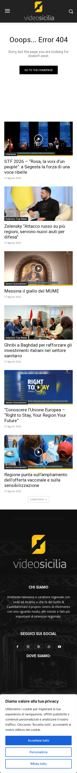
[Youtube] (59, 646)
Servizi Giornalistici (16, 283)
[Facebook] (17, 646)
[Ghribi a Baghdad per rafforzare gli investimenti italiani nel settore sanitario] (38, 322)
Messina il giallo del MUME (31, 291)
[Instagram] (28, 646)
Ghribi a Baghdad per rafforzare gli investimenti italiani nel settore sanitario (38, 350)
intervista (11, 154)
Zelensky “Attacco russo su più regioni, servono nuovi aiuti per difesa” (34, 232)
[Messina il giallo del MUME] (38, 268)
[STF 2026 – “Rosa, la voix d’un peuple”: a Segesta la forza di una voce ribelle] (38, 139)
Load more (37, 499)
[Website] (38, 646)
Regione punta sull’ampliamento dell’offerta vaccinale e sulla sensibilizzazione (35, 480)
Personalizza (38, 752)
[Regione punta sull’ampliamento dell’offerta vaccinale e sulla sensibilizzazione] (38, 452)
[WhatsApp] (49, 646)
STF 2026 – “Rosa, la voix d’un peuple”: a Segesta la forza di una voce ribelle (37, 167)
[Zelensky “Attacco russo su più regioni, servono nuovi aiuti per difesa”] (38, 203)
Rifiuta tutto (38, 763)
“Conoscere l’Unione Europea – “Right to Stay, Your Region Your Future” (35, 415)
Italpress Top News (16, 218)
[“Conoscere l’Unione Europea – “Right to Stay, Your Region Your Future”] (38, 387)
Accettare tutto (38, 740)
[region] (38, 733)
